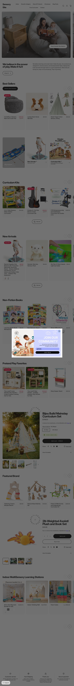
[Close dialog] (59, 331)
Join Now (47, 352)
